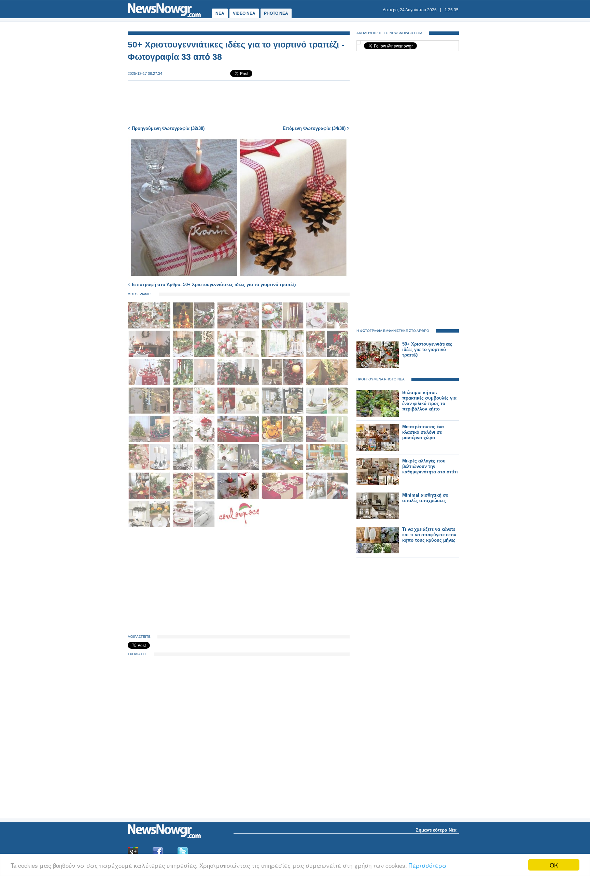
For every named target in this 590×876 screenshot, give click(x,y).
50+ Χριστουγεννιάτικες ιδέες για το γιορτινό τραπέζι (427, 349)
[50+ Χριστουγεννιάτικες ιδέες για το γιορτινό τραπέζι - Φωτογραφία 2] (194, 327)
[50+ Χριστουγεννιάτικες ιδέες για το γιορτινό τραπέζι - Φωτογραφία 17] (194, 412)
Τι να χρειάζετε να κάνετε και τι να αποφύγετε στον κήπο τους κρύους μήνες (429, 535)
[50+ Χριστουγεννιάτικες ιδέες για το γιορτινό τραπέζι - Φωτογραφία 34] (283, 497)
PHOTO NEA (276, 13)
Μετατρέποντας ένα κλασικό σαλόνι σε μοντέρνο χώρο (423, 432)
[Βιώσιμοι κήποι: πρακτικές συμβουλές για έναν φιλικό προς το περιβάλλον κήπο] (377, 415)
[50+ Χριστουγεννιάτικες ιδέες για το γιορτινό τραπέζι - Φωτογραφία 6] (150, 355)
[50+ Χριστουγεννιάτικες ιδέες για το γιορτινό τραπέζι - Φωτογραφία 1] (150, 327)
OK (554, 865)
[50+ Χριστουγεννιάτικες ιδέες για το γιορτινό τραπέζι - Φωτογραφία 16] (150, 412)
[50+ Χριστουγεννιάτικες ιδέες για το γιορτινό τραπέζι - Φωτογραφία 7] (194, 355)
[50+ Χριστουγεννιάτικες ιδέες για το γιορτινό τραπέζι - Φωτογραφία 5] (326, 327)
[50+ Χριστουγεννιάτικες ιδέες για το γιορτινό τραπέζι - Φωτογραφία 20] (326, 412)
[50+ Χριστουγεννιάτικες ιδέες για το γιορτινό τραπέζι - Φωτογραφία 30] (326, 469)
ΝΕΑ (219, 13)
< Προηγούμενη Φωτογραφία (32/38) (166, 128)
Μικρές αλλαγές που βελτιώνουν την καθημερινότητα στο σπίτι (430, 466)
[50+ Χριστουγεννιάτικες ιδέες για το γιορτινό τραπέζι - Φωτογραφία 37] (194, 525)
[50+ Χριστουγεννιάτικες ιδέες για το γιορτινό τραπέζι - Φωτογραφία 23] (238, 440)
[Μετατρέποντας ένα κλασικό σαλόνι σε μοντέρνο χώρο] (377, 449)
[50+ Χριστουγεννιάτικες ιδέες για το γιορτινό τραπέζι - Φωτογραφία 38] (237, 525)
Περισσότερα (428, 865)
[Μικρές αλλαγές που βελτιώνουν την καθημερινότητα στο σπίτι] (377, 483)
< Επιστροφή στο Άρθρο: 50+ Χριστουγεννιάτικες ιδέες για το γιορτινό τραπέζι (212, 284)
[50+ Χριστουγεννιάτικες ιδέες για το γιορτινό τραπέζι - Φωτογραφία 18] (238, 412)
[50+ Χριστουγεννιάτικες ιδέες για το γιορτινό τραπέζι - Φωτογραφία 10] (326, 355)
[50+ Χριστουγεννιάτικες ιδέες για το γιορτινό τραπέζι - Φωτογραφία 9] (283, 355)
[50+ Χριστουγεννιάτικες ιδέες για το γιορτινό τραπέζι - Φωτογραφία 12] (194, 384)
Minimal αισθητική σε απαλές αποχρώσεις (425, 498)
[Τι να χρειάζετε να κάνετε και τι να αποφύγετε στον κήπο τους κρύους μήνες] (377, 551)
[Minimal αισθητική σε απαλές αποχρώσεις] (377, 517)
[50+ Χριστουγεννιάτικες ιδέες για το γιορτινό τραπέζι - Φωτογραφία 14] (283, 384)
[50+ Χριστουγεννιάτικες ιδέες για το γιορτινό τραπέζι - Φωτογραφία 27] (194, 469)
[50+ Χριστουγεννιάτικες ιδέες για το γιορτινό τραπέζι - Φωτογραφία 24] (283, 440)
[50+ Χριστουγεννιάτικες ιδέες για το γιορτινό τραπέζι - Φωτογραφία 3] (238, 327)
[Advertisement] (239, 103)
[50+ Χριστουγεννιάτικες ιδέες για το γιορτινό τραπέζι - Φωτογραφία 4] (283, 327)
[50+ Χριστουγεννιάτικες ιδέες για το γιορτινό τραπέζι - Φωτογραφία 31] (150, 497)
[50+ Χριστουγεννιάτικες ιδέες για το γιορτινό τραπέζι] (377, 366)
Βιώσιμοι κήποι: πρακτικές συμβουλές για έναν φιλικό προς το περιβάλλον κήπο (429, 401)
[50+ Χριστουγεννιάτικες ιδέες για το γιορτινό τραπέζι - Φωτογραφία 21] (150, 440)
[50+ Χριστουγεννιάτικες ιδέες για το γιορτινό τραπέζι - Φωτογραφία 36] (150, 525)
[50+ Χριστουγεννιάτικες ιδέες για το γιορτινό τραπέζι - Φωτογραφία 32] (194, 497)
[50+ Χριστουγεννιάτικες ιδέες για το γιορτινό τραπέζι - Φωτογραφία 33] (238, 497)
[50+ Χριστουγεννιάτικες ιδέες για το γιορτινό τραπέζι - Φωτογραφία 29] (283, 469)
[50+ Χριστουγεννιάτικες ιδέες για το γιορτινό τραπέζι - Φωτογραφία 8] (238, 355)
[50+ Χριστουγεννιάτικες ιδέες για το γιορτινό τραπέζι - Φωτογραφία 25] (326, 440)
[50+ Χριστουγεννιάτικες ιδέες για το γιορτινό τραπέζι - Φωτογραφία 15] (326, 384)
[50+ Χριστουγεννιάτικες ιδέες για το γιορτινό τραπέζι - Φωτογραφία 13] (238, 384)
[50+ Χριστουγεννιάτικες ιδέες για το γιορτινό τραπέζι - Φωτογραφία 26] (150, 469)
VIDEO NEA (244, 13)
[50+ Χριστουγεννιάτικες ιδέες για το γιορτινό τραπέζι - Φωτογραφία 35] (326, 497)
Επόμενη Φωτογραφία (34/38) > (316, 128)
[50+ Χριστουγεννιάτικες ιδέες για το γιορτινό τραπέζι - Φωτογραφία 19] (283, 412)
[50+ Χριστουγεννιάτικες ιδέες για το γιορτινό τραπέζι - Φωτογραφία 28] (238, 469)
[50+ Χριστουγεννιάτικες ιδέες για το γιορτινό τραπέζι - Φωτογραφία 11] (150, 384)
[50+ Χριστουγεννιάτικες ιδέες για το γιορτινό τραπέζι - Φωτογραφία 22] (194, 440)
